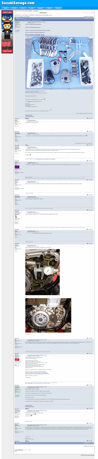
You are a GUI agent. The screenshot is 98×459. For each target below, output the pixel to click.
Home (5, 8)
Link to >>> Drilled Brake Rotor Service (32, 27)
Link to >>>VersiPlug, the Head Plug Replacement (35, 32)
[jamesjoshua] (26, 145)
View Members (35, 10)
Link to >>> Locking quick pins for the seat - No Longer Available (37, 30)
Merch (49, 8)
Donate (58, 8)
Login (31, 8)
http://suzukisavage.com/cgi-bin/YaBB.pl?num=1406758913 (37, 373)
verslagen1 (21, 16)
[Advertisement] (72, 3)
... (21, 18)
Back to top (17, 118)
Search (23, 8)
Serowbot (27, 16)
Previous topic (86, 16)
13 (22, 18)
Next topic (91, 16)
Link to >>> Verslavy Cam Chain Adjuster (33, 24)
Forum (14, 8)
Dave (25, 16)
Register (40, 8)
